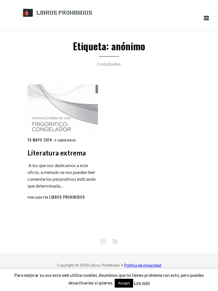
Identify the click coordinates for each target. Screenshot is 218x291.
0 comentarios (65, 140)
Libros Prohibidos (67, 197)
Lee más (142, 283)
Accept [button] (124, 283)
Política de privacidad (142, 265)
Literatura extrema (57, 153)
